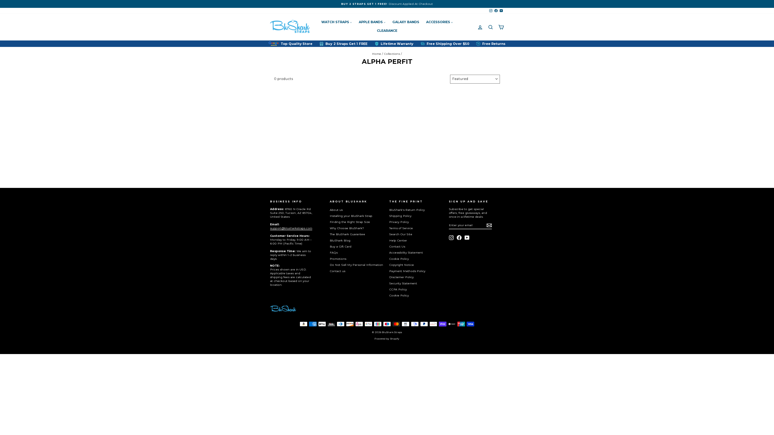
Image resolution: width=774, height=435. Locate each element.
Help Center (398, 240)
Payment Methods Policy (407, 271)
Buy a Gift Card (341, 246)
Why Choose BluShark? (347, 228)
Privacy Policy (399, 222)
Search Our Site (400, 234)
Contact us (337, 271)
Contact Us (397, 246)
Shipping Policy (400, 216)
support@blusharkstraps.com (291, 228)
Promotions (338, 258)
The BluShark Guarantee (347, 234)
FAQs (334, 252)
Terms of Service (401, 228)
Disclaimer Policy (401, 277)
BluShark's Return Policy (407, 209)
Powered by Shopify (387, 338)
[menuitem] (336, 22)
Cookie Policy (399, 258)
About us (336, 209)
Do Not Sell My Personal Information (356, 264)
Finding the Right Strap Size (350, 222)
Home (376, 53)
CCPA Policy (398, 289)
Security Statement (403, 283)
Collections (392, 53)
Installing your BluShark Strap (351, 216)
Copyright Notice (401, 264)
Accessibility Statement (406, 252)
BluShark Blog (340, 240)
